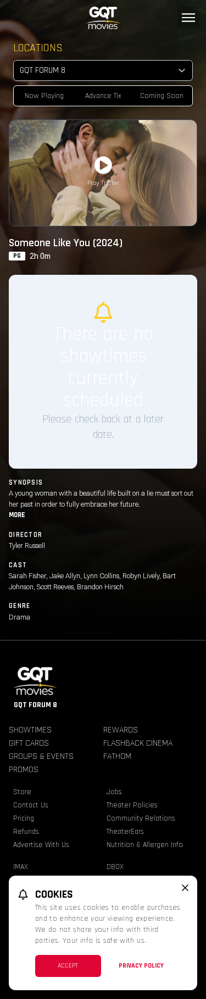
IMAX (20, 867)
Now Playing (44, 96)
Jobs (114, 792)
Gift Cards (29, 743)
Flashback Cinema (137, 743)
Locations (38, 48)
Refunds (26, 832)
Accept (68, 966)
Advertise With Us (41, 845)
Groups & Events (41, 756)
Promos (23, 769)
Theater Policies (132, 805)
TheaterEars (125, 832)
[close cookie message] (185, 887)
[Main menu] (188, 18)
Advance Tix (103, 96)
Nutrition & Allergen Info (145, 845)
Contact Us (30, 805)
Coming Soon (161, 96)
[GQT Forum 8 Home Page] (103, 18)
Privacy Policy (141, 966)
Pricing (23, 818)
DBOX (115, 867)
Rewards (120, 730)
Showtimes (30, 730)
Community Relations (141, 818)
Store (22, 792)
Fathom (117, 756)
